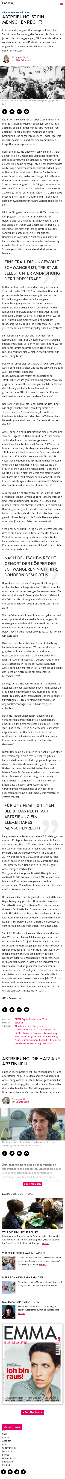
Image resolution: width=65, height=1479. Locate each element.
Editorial (19, 1022)
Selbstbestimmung (23, 1036)
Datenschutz (8, 1451)
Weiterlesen (33, 1184)
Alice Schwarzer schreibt (15, 12)
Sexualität (47, 1043)
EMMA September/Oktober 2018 (31, 1019)
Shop (4, 1434)
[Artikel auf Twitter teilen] (12, 111)
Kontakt (6, 1465)
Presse (5, 1437)
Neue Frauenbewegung (26, 1040)
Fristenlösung (50, 1033)
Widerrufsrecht (9, 1448)
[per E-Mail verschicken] (19, 111)
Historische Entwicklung (45, 1036)
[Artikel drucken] (26, 111)
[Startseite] (32, 3)
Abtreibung (20, 1026)
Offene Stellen (9, 1458)
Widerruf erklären (12, 1427)
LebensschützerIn (23, 1029)
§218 (36, 1029)
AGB (4, 1444)
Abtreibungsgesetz (37, 1026)
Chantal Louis (22, 1102)
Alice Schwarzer (23, 60)
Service (5, 1454)
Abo (4, 1430)
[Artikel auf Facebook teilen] (4, 111)
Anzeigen (6, 1441)
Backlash (43, 1040)
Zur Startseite (33, 1412)
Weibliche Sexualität (32, 1033)
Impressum (7, 1461)
